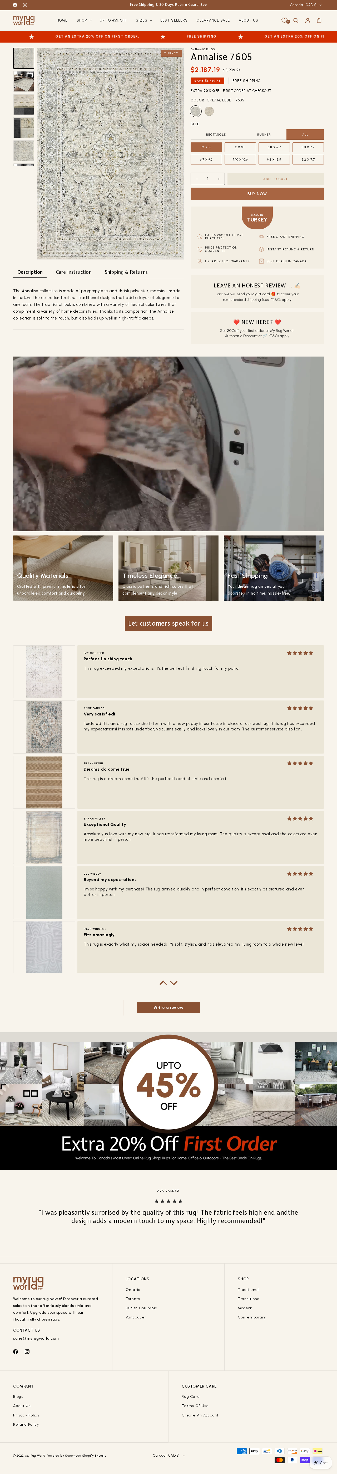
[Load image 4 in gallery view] (23, 127)
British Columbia (141, 1308)
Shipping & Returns (126, 272)
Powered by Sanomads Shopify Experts (77, 1455)
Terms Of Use (195, 1406)
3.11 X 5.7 (274, 147)
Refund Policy (26, 1424)
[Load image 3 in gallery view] (23, 104)
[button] (83, 20)
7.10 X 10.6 (240, 159)
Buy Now (257, 194)
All (305, 134)
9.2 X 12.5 (274, 159)
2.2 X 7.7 (308, 159)
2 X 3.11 (240, 147)
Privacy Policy (26, 1415)
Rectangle (216, 134)
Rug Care (191, 1396)
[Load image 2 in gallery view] (23, 81)
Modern (245, 1308)
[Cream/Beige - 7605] (209, 111)
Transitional (249, 1299)
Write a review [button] (168, 1007)
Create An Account (200, 1415)
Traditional (248, 1289)
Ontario (133, 1289)
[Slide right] (23, 162)
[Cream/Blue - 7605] (196, 111)
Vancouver (136, 1317)
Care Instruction (74, 272)
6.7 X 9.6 (206, 159)
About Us (22, 1406)
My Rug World (35, 1455)
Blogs (18, 1396)
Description (30, 272)
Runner (264, 134)
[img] (300, 653)
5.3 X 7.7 (308, 147)
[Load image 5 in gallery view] (23, 151)
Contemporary (252, 1317)
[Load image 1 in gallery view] (23, 58)
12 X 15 (206, 147)
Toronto (133, 1299)
